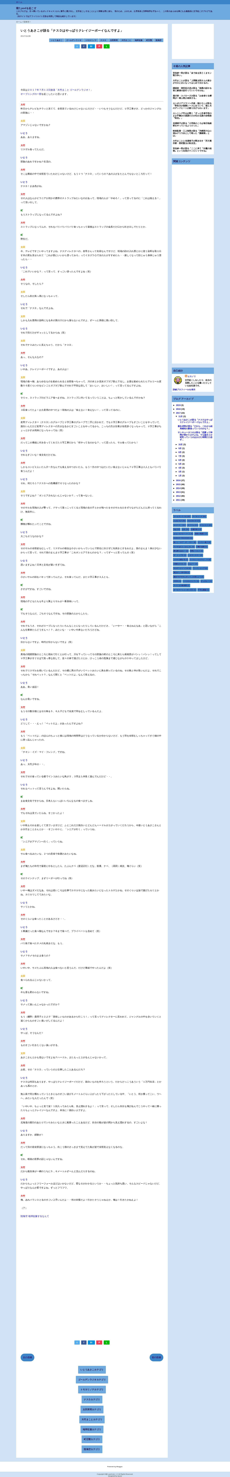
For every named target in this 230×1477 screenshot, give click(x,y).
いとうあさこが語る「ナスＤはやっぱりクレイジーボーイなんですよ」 (195, 421)
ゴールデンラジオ (73, 40)
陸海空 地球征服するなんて (35, 1216)
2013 (178, 492)
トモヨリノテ (91, 40)
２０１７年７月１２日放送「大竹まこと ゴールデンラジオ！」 (60, 90)
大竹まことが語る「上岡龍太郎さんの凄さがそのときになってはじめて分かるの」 (192, 81)
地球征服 (138, 40)
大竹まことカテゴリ (92, 1419)
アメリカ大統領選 (180, 585)
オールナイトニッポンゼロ (183, 590)
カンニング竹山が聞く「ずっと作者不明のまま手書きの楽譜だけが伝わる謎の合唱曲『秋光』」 (192, 115)
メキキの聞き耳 (179, 560)
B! (91, 46)
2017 (178, 413)
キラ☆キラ (204, 525)
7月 (180, 456)
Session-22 (192, 521)
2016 (178, 480)
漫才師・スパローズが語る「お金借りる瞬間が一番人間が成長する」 (192, 96)
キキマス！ (178, 525)
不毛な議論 (202, 590)
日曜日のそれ (179, 564)
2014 (178, 488)
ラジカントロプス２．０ (199, 560)
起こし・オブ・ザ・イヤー (183, 542)
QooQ (120, 1476)
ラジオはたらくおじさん (183, 547)
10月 (180, 444)
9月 (180, 448)
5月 (180, 464)
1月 (180, 475)
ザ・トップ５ (179, 555)
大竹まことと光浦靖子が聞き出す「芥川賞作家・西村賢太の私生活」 (192, 142)
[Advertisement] (92, 67)
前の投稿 (156, 1357)
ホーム (19, 2)
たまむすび (178, 521)
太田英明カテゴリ (92, 1409)
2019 (178, 405)
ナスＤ (103, 40)
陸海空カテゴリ (92, 1449)
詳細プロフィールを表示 (184, 389)
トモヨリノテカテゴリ (91, 1389)
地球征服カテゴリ (92, 1429)
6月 (180, 460)
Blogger (119, 1466)
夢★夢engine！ (180, 551)
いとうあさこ (56, 40)
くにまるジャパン (189, 581)
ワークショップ (199, 568)
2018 (178, 409)
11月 (180, 416)
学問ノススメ (195, 551)
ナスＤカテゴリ (92, 1399)
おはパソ (191, 564)
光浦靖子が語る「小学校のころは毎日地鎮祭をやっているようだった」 (192, 124)
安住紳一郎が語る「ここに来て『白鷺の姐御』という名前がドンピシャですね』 (192, 149)
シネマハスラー (194, 555)
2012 (178, 496)
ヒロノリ (192, 376)
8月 (180, 452)
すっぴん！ (205, 581)
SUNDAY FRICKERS (182, 538)
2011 (178, 500)
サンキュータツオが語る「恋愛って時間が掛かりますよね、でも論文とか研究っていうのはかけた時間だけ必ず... (195, 436)
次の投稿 (27, 1357)
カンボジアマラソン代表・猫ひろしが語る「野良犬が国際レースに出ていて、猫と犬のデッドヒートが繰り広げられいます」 (192, 105)
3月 (180, 471)
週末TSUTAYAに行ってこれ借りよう (187, 577)
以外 (183, 529)
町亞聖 (149, 40)
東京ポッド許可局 (180, 572)
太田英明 (114, 40)
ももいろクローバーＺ (182, 534)
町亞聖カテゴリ (92, 1439)
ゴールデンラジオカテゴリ (92, 1379)
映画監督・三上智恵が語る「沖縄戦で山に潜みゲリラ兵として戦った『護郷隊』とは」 (192, 133)
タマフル (191, 525)
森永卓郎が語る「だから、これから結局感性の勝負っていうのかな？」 (195, 427)
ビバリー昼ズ (203, 542)
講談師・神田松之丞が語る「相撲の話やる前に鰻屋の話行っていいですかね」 (192, 89)
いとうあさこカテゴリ (91, 1369)
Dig (175, 529)
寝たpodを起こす (26, 8)
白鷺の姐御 (200, 547)
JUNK (176, 581)
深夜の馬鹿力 (200, 534)
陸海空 (158, 40)
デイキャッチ (197, 516)
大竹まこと (126, 40)
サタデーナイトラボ (181, 568)
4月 (180, 468)
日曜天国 (194, 529)
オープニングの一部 (31, 94)
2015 (178, 484)
